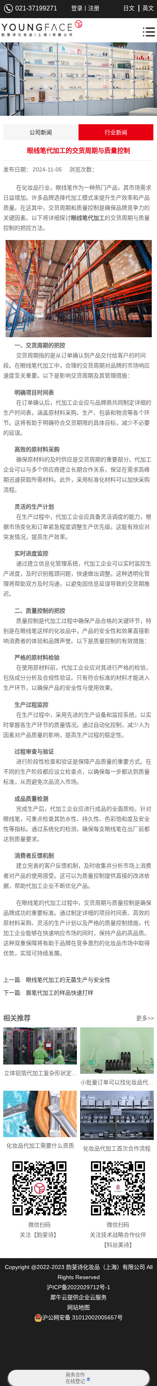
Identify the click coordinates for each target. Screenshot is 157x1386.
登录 (77, 8)
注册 (93, 8)
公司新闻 (40, 132)
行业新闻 (116, 132)
